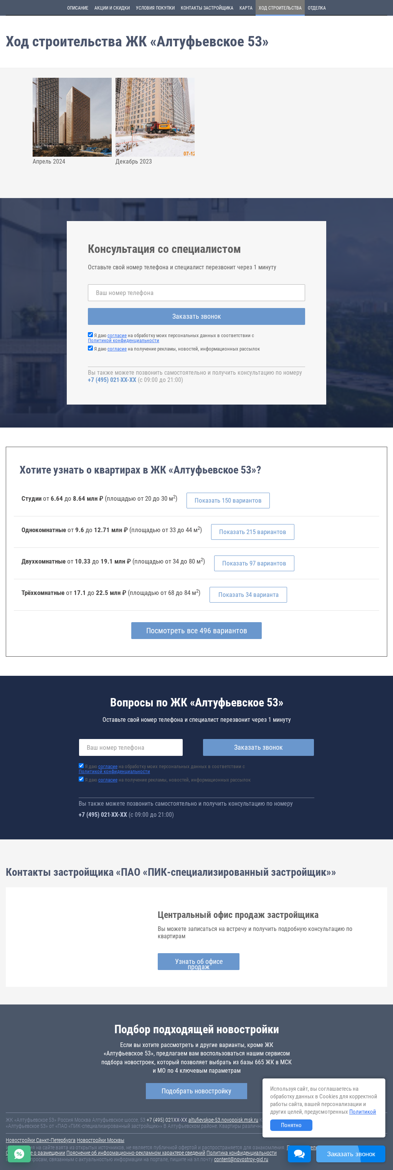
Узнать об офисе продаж (199, 963)
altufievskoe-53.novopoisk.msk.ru (223, 1120)
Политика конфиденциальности (241, 1153)
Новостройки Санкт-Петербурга (41, 1140)
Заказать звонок (196, 316)
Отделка (317, 8)
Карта (246, 8)
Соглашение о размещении (35, 1153)
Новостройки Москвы (100, 1140)
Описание (77, 8)
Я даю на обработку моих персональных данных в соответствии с (171, 338)
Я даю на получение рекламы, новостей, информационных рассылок (177, 349)
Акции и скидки (112, 8)
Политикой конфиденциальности (123, 340)
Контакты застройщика (207, 8)
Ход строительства (280, 8)
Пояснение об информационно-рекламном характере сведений (135, 1153)
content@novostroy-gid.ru (241, 1159)
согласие (117, 335)
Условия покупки (155, 8)
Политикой (362, 1111)
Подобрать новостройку (196, 1091)
